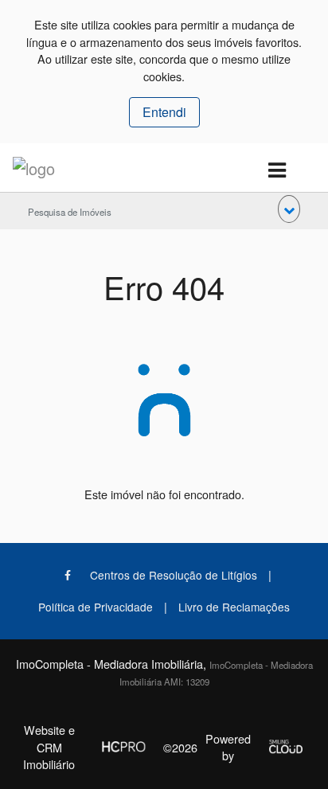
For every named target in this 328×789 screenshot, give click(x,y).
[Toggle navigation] (277, 170)
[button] (289, 209)
